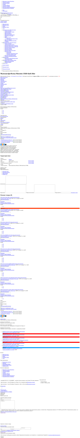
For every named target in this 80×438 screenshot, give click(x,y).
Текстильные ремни (8, 59)
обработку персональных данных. (13, 430)
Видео (1, 97)
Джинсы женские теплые (9, 31)
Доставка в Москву (6, 5)
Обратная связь (3, 389)
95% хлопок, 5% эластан (5, 122)
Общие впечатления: (30, 192)
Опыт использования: (4, 169)
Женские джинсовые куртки (12, 38)
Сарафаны (7, 41)
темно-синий (2, 120)
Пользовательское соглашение (8, 8)
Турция (1, 124)
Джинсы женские (8, 30)
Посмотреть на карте (31, 382)
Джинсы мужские (8, 43)
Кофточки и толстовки (9, 35)
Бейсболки (12, 61)
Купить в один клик (12, 411)
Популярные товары (6, 364)
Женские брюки (8, 32)
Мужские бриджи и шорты (10, 47)
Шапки (10, 62)
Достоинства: (2, 183)
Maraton (1, 118)
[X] (5, 144)
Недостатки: (2, 192)
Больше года (5, 174)
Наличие (2, 95)
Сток (3, 28)
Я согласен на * (11, 430)
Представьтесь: (58, 192)
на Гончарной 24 (14, 76)
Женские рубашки (8, 39)
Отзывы (4, 4)
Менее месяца (5, 173)
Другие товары (31, 160)
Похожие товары (3, 94)
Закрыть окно (2, 412)
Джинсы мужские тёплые (9, 44)
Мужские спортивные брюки (10, 55)
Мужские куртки (8, 51)
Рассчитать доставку (13, 137)
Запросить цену (10, 431)
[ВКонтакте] (1, 144)
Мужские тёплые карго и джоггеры (11, 46)
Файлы (1, 96)
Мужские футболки (8, 49)
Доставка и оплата (6, 3)
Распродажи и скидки (7, 362)
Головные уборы (6, 27)
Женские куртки (8, 37)
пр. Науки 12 (20, 76)
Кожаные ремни (15, 58)
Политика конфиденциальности (9, 7)
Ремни (4, 26)
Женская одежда (6, 24)
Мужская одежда (6, 25)
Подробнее (2, 201)
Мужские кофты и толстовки (10, 50)
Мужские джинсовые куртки (12, 53)
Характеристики (3, 91)
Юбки (6, 36)
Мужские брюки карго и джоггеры (11, 45)
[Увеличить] (8, 98)
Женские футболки (8, 33)
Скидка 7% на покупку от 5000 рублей (7, 101)
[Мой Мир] (4, 144)
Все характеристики (4, 116)
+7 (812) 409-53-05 (3, 390)
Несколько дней (5, 171)
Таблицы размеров (6, 2)
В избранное (2, 203)
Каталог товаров (3, 21)
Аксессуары (2, 92)
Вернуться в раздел (4, 88)
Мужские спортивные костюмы (11, 56)
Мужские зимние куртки (11, 54)
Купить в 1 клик (10, 136)
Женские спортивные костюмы (10, 40)
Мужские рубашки (8, 48)
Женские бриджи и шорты (10, 34)
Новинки (4, 363)
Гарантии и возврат (6, 6)
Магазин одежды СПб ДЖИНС (6, 391)
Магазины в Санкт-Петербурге (8, 1)
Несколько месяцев (6, 172)
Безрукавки (9, 52)
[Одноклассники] (2, 144)
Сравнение (9, 202)
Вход (3, 10)
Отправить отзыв (74, 192)
